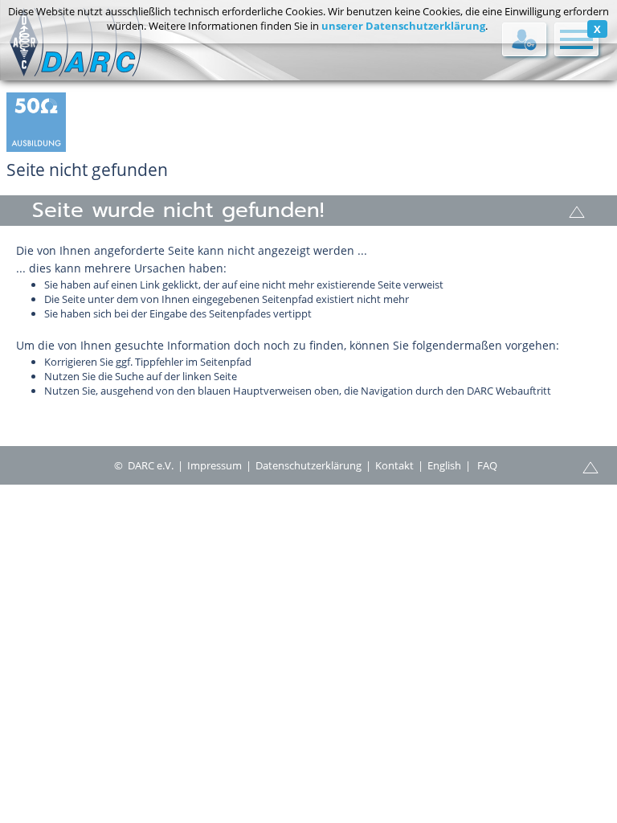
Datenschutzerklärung (308, 465)
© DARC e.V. (144, 465)
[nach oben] (577, 210)
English (444, 465)
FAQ (487, 465)
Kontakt (394, 465)
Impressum (214, 465)
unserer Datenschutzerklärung (403, 25)
